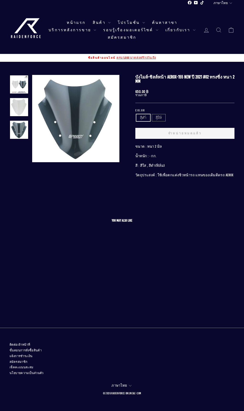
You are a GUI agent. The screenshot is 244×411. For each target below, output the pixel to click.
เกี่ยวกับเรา (178, 30)
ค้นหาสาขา (165, 23)
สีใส (159, 118)
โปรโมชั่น (129, 23)
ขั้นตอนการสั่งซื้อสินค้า (26, 350)
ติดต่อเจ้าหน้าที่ (20, 344)
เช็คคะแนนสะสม (21, 367)
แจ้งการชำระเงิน (21, 356)
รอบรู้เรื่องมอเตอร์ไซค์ (129, 30)
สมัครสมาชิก (122, 37)
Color (140, 110)
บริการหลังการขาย (70, 30)
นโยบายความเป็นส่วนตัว (27, 373)
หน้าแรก (76, 23)
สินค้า (100, 23)
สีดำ (143, 118)
